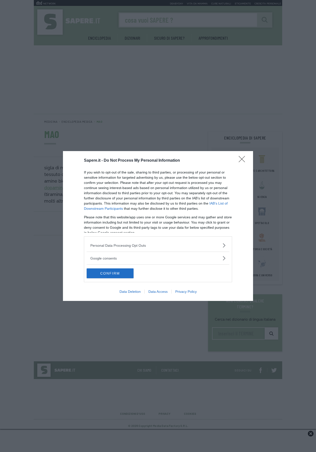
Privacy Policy (186, 292)
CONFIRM (110, 273)
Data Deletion (130, 292)
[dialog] (158, 226)
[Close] (243, 160)
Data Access (158, 292)
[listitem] (158, 245)
